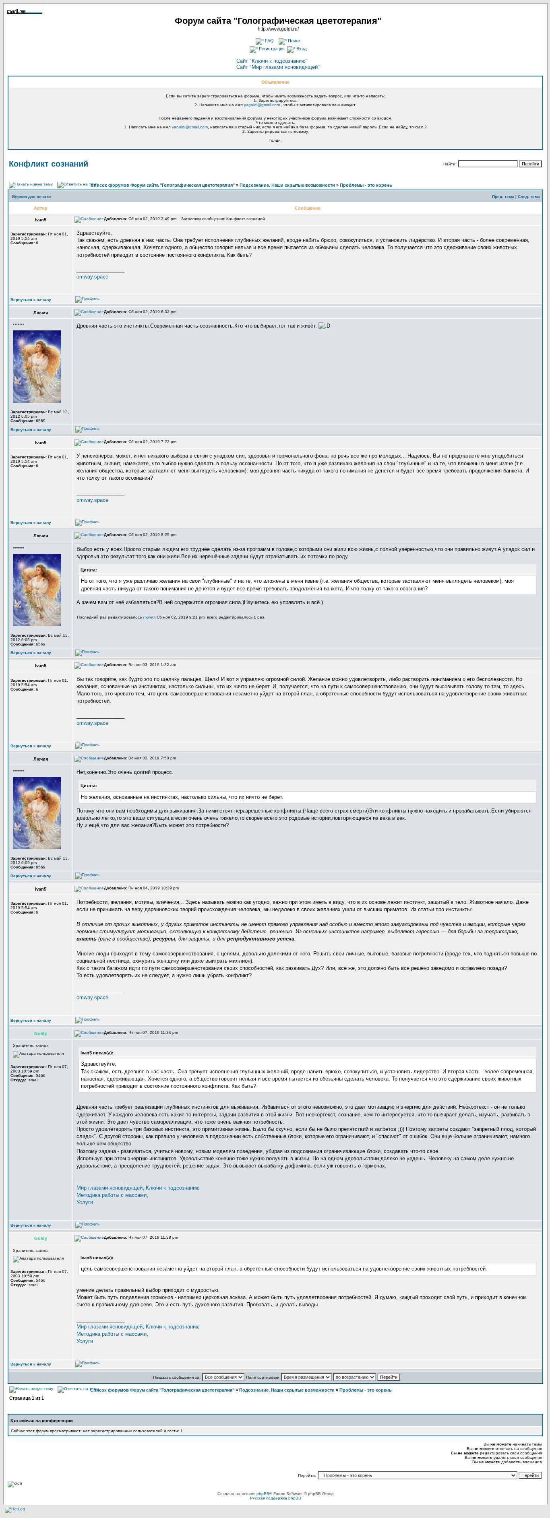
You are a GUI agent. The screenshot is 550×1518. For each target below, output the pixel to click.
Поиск (293, 40)
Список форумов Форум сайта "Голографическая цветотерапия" (163, 185)
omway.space (92, 277)
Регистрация (271, 48)
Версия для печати (31, 196)
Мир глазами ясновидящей (110, 1188)
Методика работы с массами (112, 1195)
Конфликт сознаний (48, 163)
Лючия (149, 617)
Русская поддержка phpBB (275, 1498)
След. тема (529, 196)
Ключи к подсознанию (173, 1188)
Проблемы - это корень (366, 185)
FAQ (269, 40)
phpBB (262, 1493)
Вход (300, 48)
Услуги (85, 1202)
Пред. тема (503, 196)
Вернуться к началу (30, 299)
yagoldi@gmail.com (262, 105)
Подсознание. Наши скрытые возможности (287, 185)
